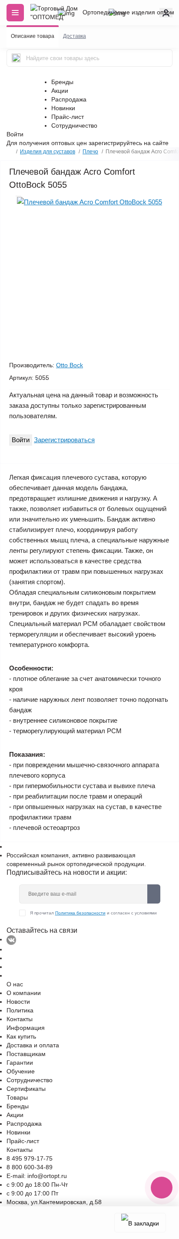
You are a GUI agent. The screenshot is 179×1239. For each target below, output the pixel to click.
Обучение (21, 1071)
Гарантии (20, 1062)
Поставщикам (26, 1053)
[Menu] (15, 12)
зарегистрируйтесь (115, 142)
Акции (59, 90)
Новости (18, 1001)
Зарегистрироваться (64, 439)
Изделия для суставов (47, 152)
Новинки (63, 108)
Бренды (62, 81)
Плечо (90, 152)
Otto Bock (69, 365)
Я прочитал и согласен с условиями (93, 913)
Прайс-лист (67, 116)
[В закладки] (140, 1222)
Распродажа (68, 99)
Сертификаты (26, 1088)
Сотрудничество (74, 125)
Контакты (20, 1019)
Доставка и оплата (33, 1045)
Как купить (21, 1036)
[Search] (16, 58)
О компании (24, 992)
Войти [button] (15, 134)
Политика (20, 1010)
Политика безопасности (80, 913)
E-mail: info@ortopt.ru (37, 1175)
